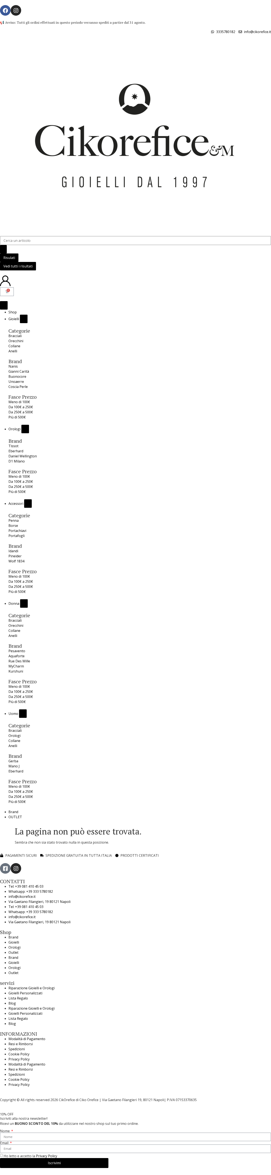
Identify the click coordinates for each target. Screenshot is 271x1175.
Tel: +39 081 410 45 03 (25, 886)
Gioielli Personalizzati (25, 993)
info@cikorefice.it (22, 896)
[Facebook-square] (5, 868)
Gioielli (13, 942)
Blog (12, 1003)
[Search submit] (3, 249)
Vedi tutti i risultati (18, 266)
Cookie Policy (18, 1054)
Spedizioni (16, 1049)
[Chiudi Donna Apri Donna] (24, 603)
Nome (5, 1131)
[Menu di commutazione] (4, 305)
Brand (13, 937)
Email (4, 1143)
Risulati (9, 257)
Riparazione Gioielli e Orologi (31, 988)
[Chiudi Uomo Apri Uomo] (23, 713)
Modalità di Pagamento (26, 1039)
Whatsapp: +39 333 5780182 (30, 891)
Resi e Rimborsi (20, 1044)
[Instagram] (16, 10)
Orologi (14, 947)
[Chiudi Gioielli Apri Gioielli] (24, 319)
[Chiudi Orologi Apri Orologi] (25, 429)
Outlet (13, 952)
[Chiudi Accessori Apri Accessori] (28, 503)
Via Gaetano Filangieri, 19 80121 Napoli (39, 901)
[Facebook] (5, 10)
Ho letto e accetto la (30, 1156)
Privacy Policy (19, 1059)
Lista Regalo (18, 998)
